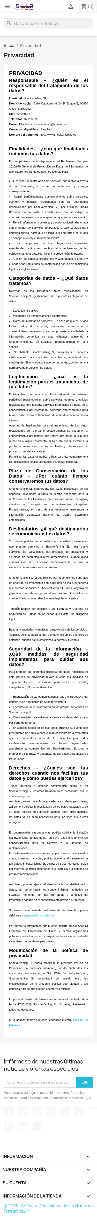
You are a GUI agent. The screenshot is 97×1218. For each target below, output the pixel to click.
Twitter (23, 1112)
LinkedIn (23, 1126)
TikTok (37, 1126)
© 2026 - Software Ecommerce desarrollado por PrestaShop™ (48, 1208)
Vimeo (79, 1112)
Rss (37, 1112)
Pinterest (65, 1112)
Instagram (8, 1126)
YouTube (51, 1112)
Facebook (8, 1112)
